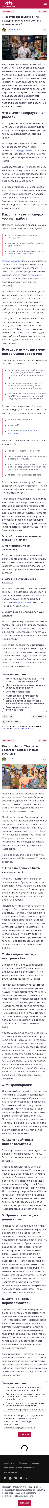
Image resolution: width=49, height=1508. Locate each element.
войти (5, 728)
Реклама (23, 1463)
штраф (24, 628)
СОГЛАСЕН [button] (24, 1503)
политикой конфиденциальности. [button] (17, 1496)
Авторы (35, 1463)
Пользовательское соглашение (19, 1467)
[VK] (15, 1478)
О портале (9, 1463)
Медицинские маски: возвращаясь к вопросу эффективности (25, 686)
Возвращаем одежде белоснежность (17, 708)
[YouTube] (21, 1478)
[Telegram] (4, 1478)
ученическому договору (22, 432)
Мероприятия (10, 1472)
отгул (27, 332)
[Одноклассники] (26, 1478)
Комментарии (12, 721)
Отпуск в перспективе (18, 692)
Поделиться (40, 716)
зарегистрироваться (22, 728)
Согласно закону (11, 261)
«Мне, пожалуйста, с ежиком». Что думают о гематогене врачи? (25, 680)
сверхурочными (23, 150)
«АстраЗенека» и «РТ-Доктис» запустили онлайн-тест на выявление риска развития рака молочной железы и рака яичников (25, 700)
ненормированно (22, 602)
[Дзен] (10, 1478)
